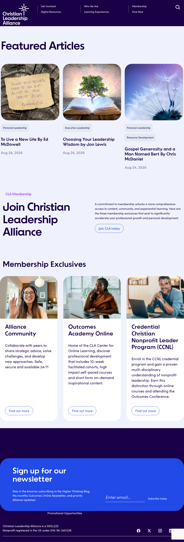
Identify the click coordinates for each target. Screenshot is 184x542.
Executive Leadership (77, 127)
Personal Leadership (15, 127)
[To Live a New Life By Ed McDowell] (30, 92)
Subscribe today (157, 498)
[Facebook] (138, 530)
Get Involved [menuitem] (48, 6)
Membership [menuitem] (139, 6)
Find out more (19, 411)
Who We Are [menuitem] (91, 6)
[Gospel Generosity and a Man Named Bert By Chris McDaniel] (154, 92)
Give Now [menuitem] (137, 11)
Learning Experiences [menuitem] (96, 11)
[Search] (177, 7)
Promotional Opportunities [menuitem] (64, 513)
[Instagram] (160, 530)
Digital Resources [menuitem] (51, 11)
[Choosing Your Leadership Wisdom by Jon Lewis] (92, 92)
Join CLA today (109, 228)
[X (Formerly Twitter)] (149, 530)
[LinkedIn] (171, 530)
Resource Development (140, 137)
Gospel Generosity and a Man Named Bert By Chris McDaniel (150, 154)
